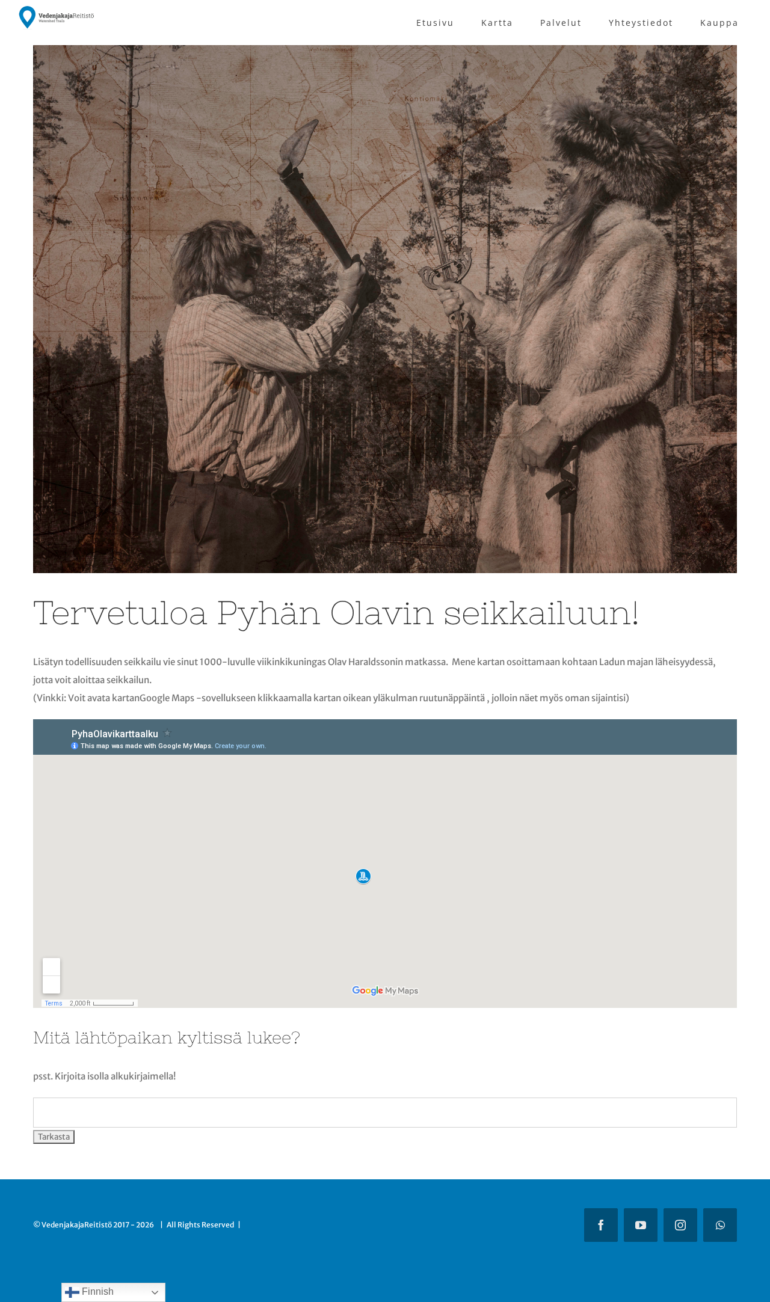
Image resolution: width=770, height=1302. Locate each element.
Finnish (96, 1291)
